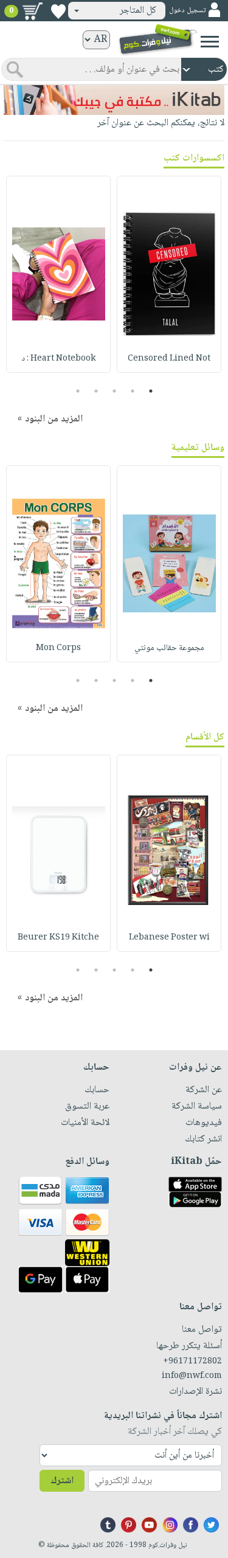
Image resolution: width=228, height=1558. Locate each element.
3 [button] (114, 391)
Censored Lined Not (169, 358)
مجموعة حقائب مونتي (169, 648)
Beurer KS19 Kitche (58, 937)
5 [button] (77, 391)
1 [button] (150, 391)
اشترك (62, 1481)
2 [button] (132, 391)
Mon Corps (58, 648)
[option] (169, 274)
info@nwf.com (192, 1376)
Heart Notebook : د (58, 358)
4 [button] (95, 391)
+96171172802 (192, 1361)
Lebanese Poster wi (169, 937)
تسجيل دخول (187, 10)
